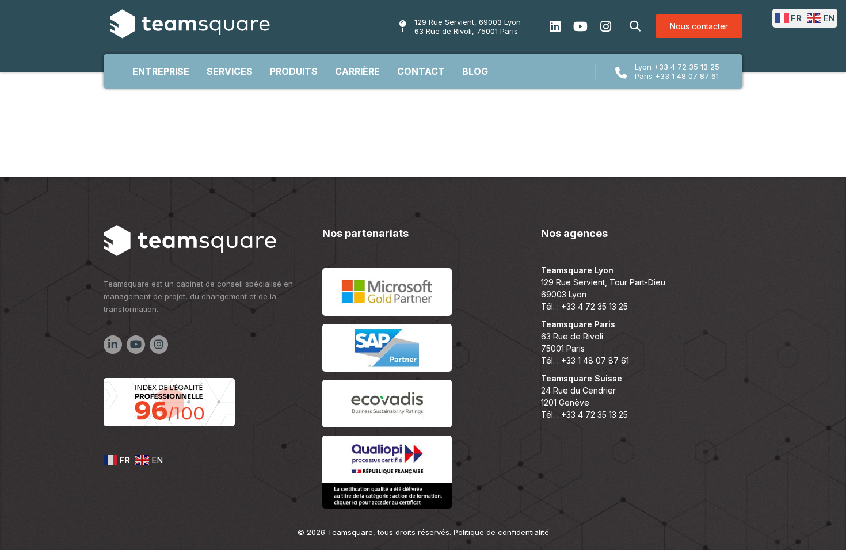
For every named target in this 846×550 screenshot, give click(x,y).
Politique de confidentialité (501, 532)
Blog (475, 71)
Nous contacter (699, 26)
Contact (421, 71)
